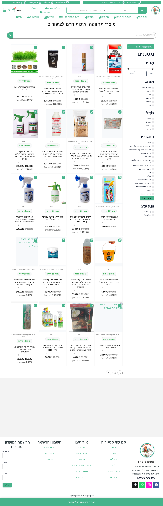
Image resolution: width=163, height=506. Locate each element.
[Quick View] (119, 73)
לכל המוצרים (53, 8)
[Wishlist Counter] (9, 10)
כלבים (90, 17)
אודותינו (81, 447)
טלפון (5, 462)
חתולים (105, 17)
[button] (33, 8)
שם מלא (6, 451)
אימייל (5, 473)
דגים (114, 453)
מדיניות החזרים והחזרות (81, 465)
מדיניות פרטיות (81, 453)
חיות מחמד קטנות (70, 17)
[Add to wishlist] (119, 47)
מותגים (46, 12)
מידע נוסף (109, 203)
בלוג (35, 8)
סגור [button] (70, 502)
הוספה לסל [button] (114, 73)
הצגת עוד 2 (147, 198)
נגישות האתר (81, 477)
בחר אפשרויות (25, 138)
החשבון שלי (49, 447)
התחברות (49, 453)
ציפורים (143, 17)
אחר (21, 17)
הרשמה (49, 459)
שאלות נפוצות (81, 471)
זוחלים (50, 17)
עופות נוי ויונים (123, 17)
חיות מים (34, 17)
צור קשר (81, 459)
